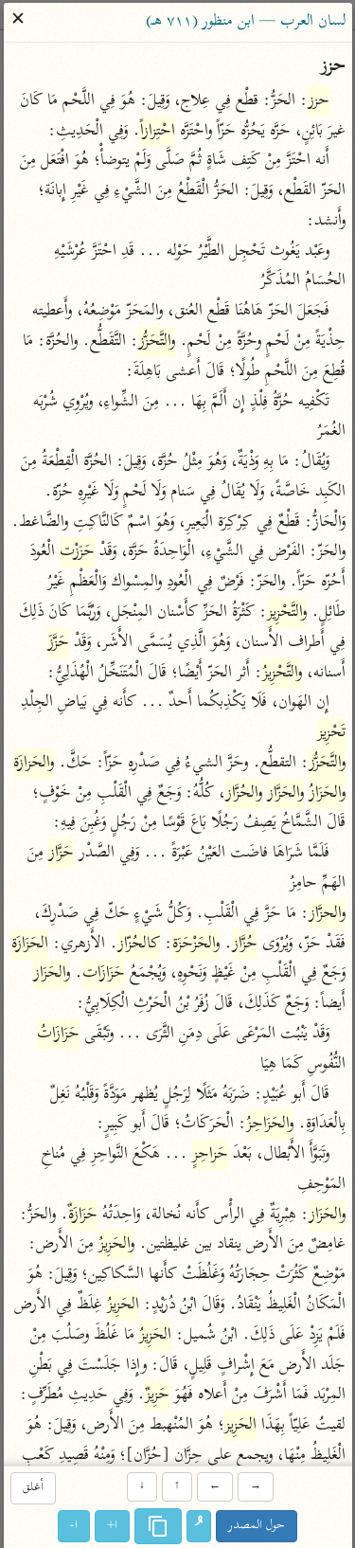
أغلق (33, 1489)
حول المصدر (256, 1526)
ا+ (112, 1526)
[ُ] (198, 1526)
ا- (74, 1526)
